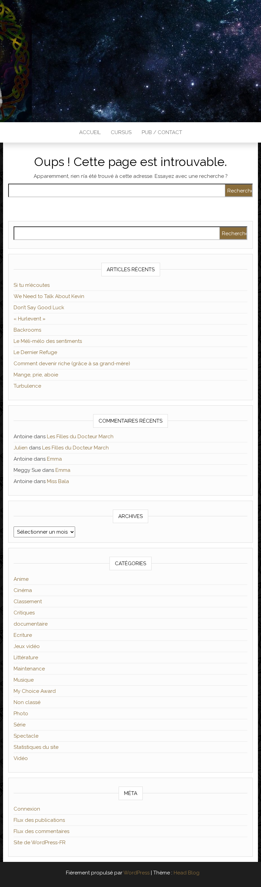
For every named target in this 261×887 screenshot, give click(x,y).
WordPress (136, 873)
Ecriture (23, 635)
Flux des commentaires (41, 831)
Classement (28, 601)
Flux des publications (39, 820)
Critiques (24, 613)
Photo (21, 713)
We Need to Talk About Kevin (49, 296)
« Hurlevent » (30, 319)
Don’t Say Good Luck (39, 307)
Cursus (121, 132)
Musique (24, 680)
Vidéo (21, 758)
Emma (54, 459)
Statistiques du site (36, 747)
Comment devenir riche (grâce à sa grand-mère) (72, 364)
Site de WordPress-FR (40, 842)
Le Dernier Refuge (35, 352)
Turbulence (27, 386)
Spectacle (26, 736)
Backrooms (27, 330)
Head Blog (186, 873)
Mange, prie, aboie (36, 375)
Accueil (90, 132)
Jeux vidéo (27, 646)
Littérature (26, 657)
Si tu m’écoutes (32, 285)
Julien (21, 448)
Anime (21, 579)
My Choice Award (35, 691)
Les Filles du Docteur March (80, 436)
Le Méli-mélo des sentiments (48, 341)
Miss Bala (58, 481)
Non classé (27, 702)
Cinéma (23, 590)
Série (19, 725)
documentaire (31, 624)
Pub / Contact (162, 132)
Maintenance (29, 669)
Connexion (27, 809)
